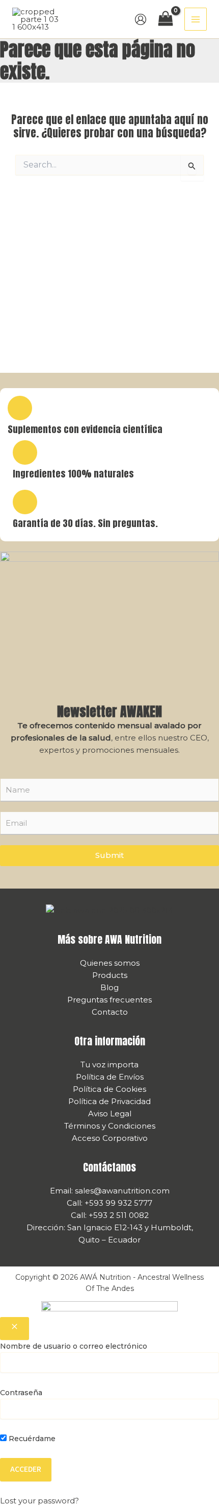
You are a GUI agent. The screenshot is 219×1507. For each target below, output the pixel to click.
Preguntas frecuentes (109, 999)
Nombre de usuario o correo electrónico (73, 1346)
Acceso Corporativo (110, 1138)
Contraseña (21, 1392)
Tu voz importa (109, 1064)
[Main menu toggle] (195, 19)
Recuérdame (31, 1438)
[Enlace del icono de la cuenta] (140, 19)
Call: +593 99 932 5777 (109, 1203)
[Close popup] (14, 1329)
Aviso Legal (109, 1113)
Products (109, 975)
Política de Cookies (109, 1089)
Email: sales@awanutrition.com (110, 1190)
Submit (109, 855)
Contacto (110, 1012)
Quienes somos (110, 963)
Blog (109, 987)
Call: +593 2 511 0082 (110, 1215)
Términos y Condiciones (109, 1126)
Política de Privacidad (109, 1101)
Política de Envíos (110, 1077)
